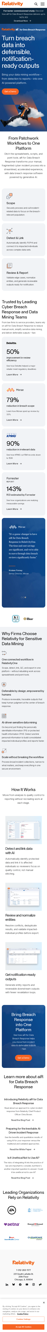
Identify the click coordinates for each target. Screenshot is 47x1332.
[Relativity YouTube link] (27, 1284)
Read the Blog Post (20, 1120)
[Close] (44, 1302)
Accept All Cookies (23, 1327)
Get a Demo (10, 91)
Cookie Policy (22, 1314)
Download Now (21, 21)
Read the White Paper (21, 1149)
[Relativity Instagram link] (33, 1284)
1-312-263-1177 (23, 1270)
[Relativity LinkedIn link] (7, 1284)
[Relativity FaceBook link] (20, 1284)
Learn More (12, 374)
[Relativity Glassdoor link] (40, 1284)
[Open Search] (36, 4)
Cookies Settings (23, 1319)
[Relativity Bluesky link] (13, 1284)
